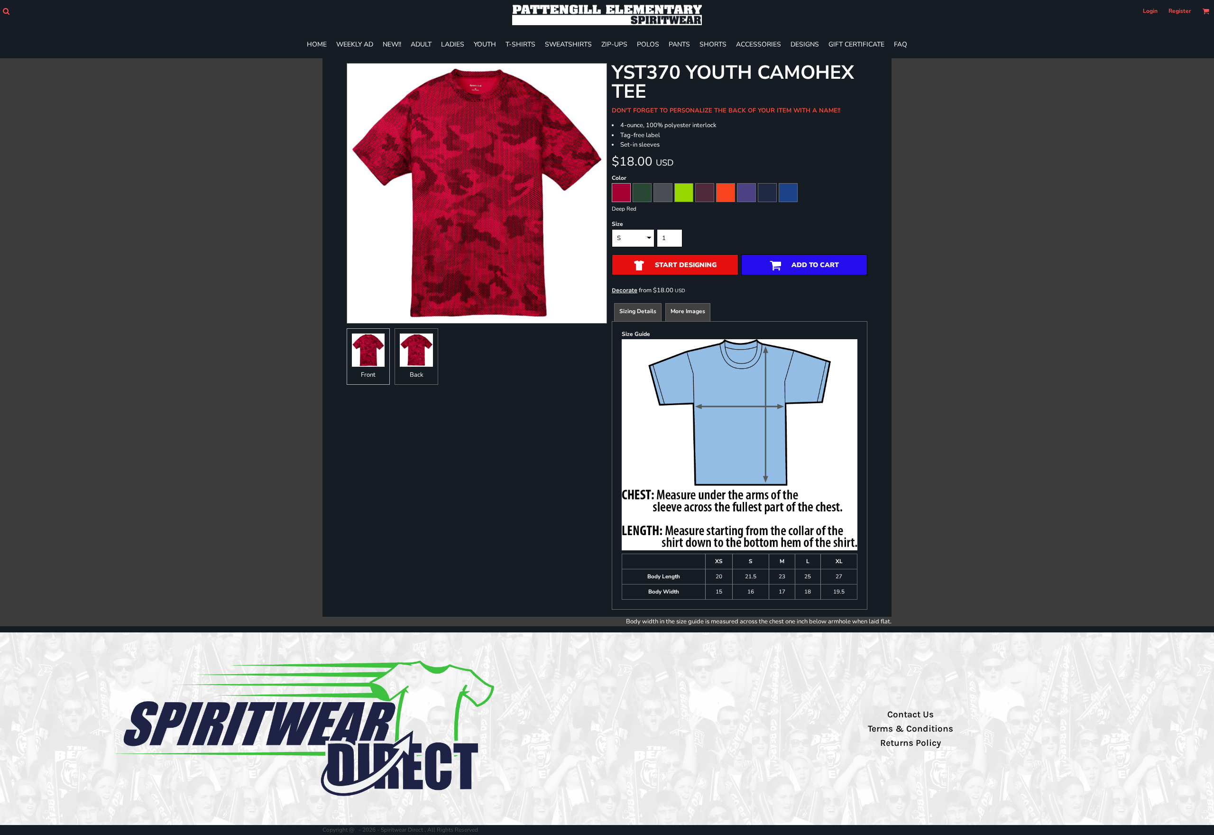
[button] (5, 11)
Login (1150, 11)
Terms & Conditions (910, 729)
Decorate (624, 290)
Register (1179, 11)
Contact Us (910, 714)
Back (416, 375)
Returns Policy (910, 743)
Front (368, 375)
